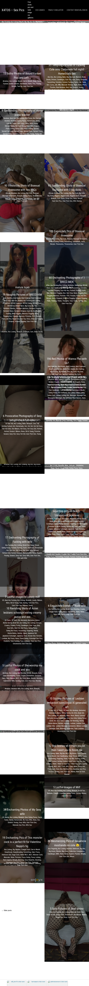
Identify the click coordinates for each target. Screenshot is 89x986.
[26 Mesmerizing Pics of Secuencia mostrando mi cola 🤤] (66, 848)
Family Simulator (55, 10)
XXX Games (40, 10)
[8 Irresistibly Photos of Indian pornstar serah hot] (22, 864)
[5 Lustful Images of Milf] (66, 791)
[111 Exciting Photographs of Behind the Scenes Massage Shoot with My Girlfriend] (66, 387)
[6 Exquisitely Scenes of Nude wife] (66, 609)
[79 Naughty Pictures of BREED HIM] (22, 307)
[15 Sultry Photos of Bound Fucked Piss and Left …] (22, 79)
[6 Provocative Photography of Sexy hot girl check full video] (22, 424)
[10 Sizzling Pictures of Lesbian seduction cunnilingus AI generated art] (66, 714)
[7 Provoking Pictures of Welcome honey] (22, 465)
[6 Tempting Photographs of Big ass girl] (22, 21)
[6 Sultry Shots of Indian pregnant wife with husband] (22, 421)
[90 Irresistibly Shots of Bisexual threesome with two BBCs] (22, 192)
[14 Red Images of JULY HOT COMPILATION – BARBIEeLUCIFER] (66, 466)
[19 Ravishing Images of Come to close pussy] (22, 199)
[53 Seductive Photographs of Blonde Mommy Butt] (66, 110)
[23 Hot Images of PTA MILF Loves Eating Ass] (66, 288)
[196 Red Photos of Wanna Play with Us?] (66, 374)
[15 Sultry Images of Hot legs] (66, 642)
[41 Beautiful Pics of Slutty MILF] (22, 332)
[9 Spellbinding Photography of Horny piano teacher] (22, 122)
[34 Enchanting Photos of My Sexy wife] (22, 817)
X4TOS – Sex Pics (13, 10)
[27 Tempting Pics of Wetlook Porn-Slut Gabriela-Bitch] (22, 688)
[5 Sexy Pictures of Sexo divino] (66, 912)
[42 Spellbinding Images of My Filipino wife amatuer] (22, 731)
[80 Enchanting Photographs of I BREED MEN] (66, 290)
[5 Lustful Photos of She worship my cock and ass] (22, 672)
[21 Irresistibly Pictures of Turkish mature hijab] (22, 288)
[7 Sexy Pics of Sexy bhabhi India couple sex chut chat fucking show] (66, 555)
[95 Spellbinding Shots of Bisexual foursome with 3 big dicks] (66, 192)
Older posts (7, 910)
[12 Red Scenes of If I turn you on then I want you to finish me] (66, 759)
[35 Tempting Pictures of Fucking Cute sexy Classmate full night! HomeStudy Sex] (66, 77)
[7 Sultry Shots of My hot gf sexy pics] (66, 421)
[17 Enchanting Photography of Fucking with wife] (22, 547)
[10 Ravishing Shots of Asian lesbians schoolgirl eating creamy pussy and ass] (22, 625)
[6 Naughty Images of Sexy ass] (66, 21)
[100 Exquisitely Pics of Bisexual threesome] (66, 237)
